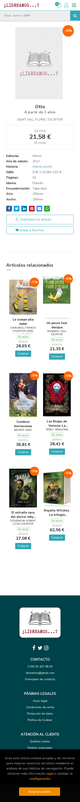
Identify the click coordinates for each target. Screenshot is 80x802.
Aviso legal (40, 701)
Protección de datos (40, 714)
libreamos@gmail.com (40, 673)
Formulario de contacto (40, 679)
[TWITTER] (40, 648)
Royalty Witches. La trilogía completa (57, 512)
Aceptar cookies (39, 791)
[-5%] (23, 297)
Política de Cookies (40, 720)
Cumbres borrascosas (23, 424)
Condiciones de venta (40, 707)
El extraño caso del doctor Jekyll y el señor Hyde (23, 514)
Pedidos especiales (40, 748)
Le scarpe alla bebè (23, 321)
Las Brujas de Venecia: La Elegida (57, 423)
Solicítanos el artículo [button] (35, 219)
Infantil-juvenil (42, 167)
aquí (50, 773)
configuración (39, 778)
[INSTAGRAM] (46, 648)
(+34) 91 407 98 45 (40, 666)
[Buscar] (75, 16)
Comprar (23, 354)
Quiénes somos (40, 741)
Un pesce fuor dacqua (57, 325)
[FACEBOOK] (34, 648)
